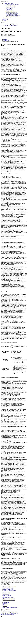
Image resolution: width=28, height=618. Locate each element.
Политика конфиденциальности (10, 607)
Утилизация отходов (8, 3)
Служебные (6, 40)
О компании (6, 18)
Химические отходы (10, 7)
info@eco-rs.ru (4, 614)
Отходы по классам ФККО (9, 590)
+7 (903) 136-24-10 (5, 25)
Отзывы (5, 20)
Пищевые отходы (10, 10)
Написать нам (10, 614)
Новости (5, 603)
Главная (5, 39)
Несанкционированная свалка (13, 15)
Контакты (5, 19)
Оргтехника (9, 9)
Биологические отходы (11, 12)
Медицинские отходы (11, 5)
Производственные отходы (12, 4)
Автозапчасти (9, 8)
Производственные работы (12, 16)
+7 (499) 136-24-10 (13, 25)
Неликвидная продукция (12, 13)
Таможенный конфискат (11, 14)
